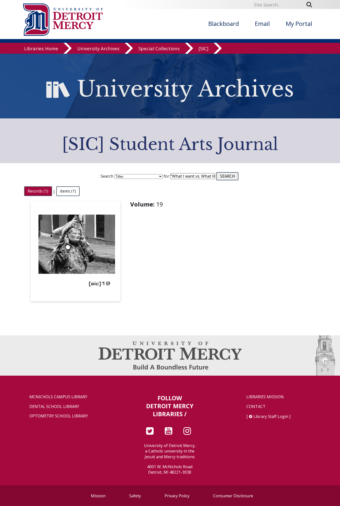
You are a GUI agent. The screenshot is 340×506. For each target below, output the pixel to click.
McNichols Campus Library (58, 397)
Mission (98, 496)
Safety (135, 496)
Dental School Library (54, 406)
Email (262, 23)
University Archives (98, 48)
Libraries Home (41, 48)
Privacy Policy (177, 496)
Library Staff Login (270, 416)
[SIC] (203, 48)
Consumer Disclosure (233, 496)
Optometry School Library (58, 416)
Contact (256, 406)
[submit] (311, 4)
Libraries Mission (265, 397)
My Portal (299, 23)
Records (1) (38, 191)
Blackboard (223, 23)
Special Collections (159, 48)
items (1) (68, 191)
